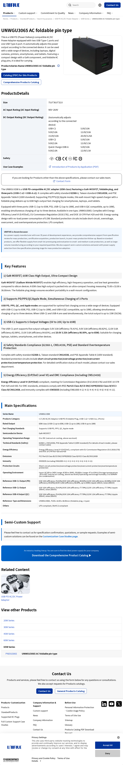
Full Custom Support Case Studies (13, 723)
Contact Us (112, 5)
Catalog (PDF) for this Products (20, 75)
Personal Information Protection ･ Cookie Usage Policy (79, 709)
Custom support (27, 12)
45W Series (9, 633)
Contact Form (63, 181)
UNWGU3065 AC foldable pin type (39, 653)
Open (58, 65)
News (71, 12)
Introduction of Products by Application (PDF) (75, 166)
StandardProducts (9, 712)
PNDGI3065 (11, 653)
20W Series (9, 620)
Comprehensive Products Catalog (21, 82)
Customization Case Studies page (60, 536)
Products (8, 12)
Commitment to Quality (53, 12)
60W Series (9, 640)
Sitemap (69, 720)
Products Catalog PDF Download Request (79, 731)
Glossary (68, 724)
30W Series (9, 627)
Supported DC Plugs (10, 716)
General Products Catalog (71, 691)
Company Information (90, 12)
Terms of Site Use (73, 715)
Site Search (69, 5)
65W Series (9, 646)
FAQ (109, 12)
